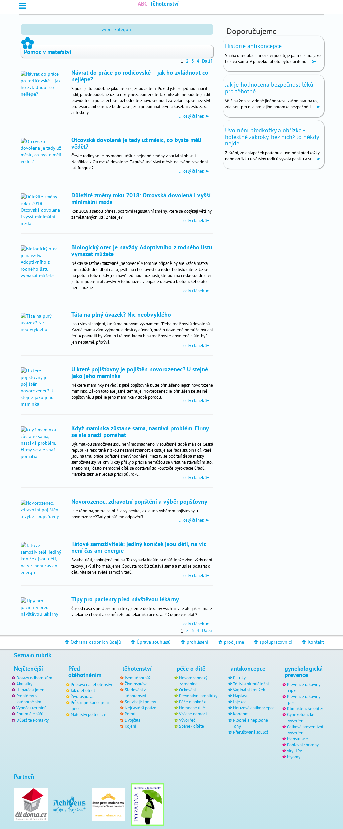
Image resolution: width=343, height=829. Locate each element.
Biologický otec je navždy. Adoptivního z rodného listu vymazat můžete (141, 250)
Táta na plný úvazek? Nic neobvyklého (121, 314)
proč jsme (231, 642)
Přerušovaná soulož (250, 732)
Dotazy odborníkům (34, 677)
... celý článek (192, 116)
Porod (130, 714)
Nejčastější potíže (140, 707)
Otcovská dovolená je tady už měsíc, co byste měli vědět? (136, 143)
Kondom (241, 714)
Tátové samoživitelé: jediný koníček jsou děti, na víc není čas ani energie (138, 547)
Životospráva (82, 696)
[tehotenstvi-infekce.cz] (147, 804)
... (309, 61)
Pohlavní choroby (303, 744)
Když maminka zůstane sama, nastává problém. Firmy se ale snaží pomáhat (140, 431)
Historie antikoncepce (253, 46)
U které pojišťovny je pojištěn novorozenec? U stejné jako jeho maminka (139, 372)
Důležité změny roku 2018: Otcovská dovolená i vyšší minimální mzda (141, 198)
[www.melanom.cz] (108, 804)
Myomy (293, 756)
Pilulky (239, 677)
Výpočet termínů (31, 707)
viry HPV (294, 750)
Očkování (187, 689)
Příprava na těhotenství (91, 684)
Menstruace (297, 738)
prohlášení (194, 642)
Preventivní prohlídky (198, 695)
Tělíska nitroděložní (251, 683)
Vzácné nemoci (193, 714)
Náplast (240, 695)
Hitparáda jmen (30, 689)
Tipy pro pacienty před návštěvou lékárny (125, 599)
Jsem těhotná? (138, 677)
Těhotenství (158, 3)
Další (207, 61)
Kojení (130, 726)
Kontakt (313, 642)
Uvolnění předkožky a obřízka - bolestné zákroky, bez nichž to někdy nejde (272, 136)
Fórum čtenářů (29, 714)
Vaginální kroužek (249, 689)
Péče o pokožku (193, 701)
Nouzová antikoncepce (254, 707)
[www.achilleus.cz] (69, 804)
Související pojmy (140, 701)
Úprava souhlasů (151, 642)
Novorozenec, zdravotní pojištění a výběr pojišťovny (139, 501)
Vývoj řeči (187, 720)
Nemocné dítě (192, 707)
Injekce (240, 701)
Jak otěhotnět (83, 690)
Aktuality (24, 683)
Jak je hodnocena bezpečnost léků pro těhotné (269, 88)
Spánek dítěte (191, 726)
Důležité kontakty (32, 720)
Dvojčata (132, 720)
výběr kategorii (117, 29)
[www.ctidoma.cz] (31, 804)
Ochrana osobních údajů (93, 642)
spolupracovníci (273, 642)
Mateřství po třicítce (88, 714)
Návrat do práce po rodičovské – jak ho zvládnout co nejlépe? (139, 75)
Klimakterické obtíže (306, 708)
